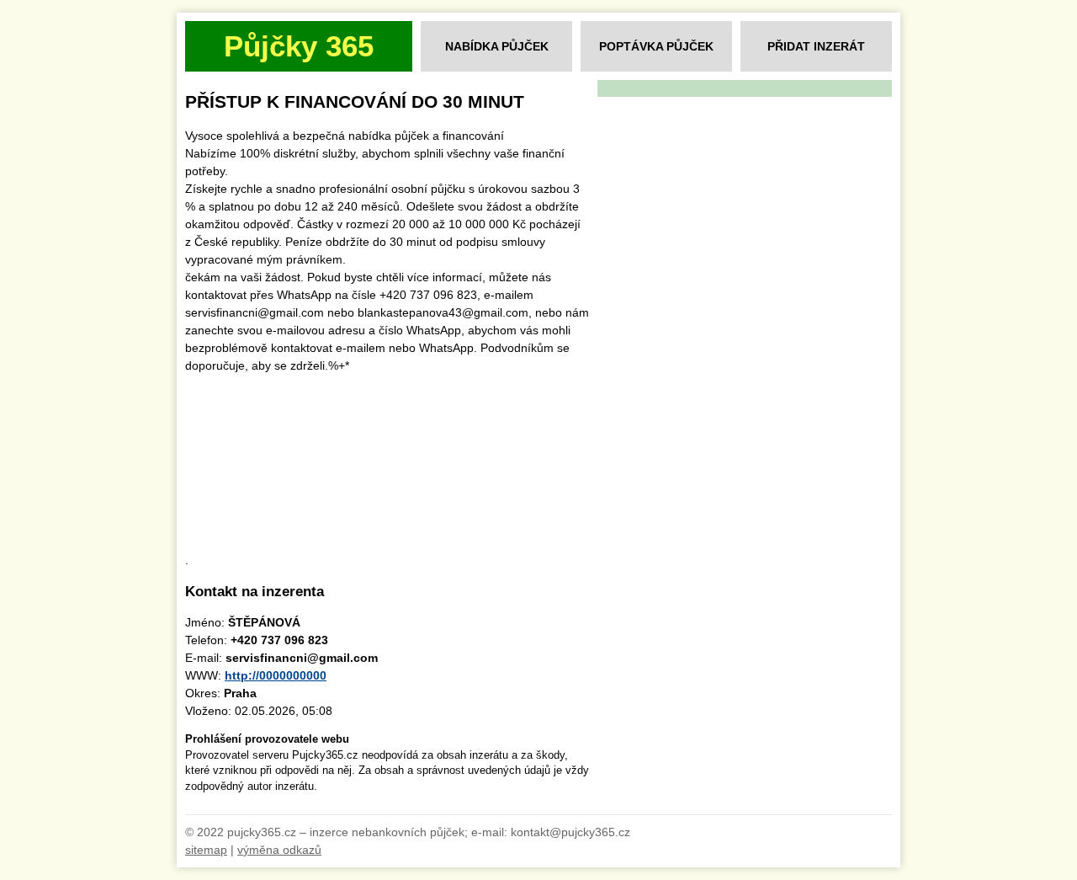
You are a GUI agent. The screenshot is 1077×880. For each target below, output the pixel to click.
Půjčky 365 (299, 45)
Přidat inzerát (816, 46)
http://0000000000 (275, 675)
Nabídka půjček (497, 46)
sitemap (206, 849)
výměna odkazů (279, 849)
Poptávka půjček (656, 46)
